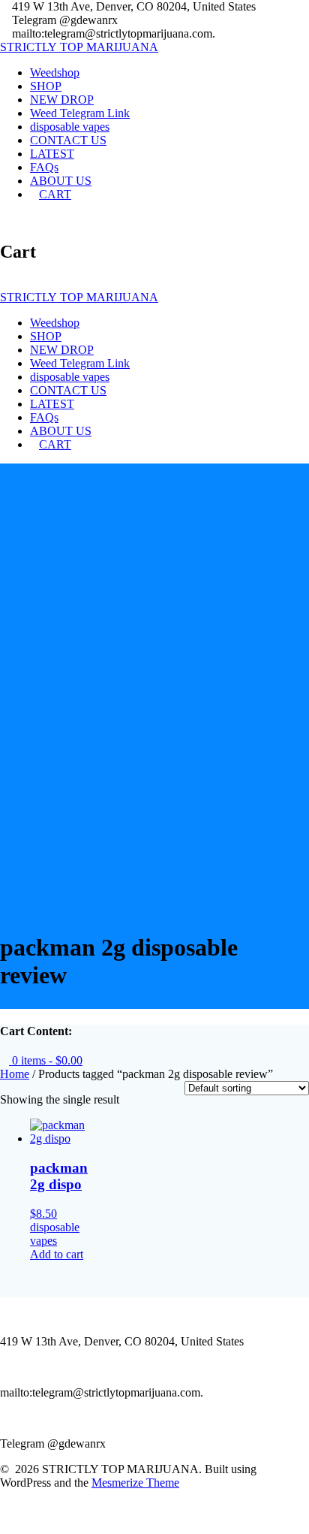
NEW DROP (62, 99)
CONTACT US (68, 140)
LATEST (52, 153)
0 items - (45, 1060)
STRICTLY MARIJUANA (79, 47)
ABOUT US (61, 180)
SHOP (46, 86)
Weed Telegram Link (80, 113)
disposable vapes (70, 126)
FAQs (44, 167)
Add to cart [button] (56, 1254)
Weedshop (55, 72)
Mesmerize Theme (135, 1482)
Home (14, 1073)
